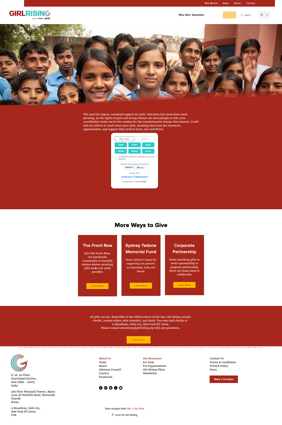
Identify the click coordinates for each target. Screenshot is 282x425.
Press (213, 369)
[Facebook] (101, 388)
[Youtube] (120, 388)
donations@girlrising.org (137, 328)
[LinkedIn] (111, 388)
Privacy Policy (219, 366)
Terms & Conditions (223, 362)
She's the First (135, 408)
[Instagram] (106, 388)
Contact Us (217, 358)
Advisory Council (110, 369)
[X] (116, 388)
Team (102, 362)
